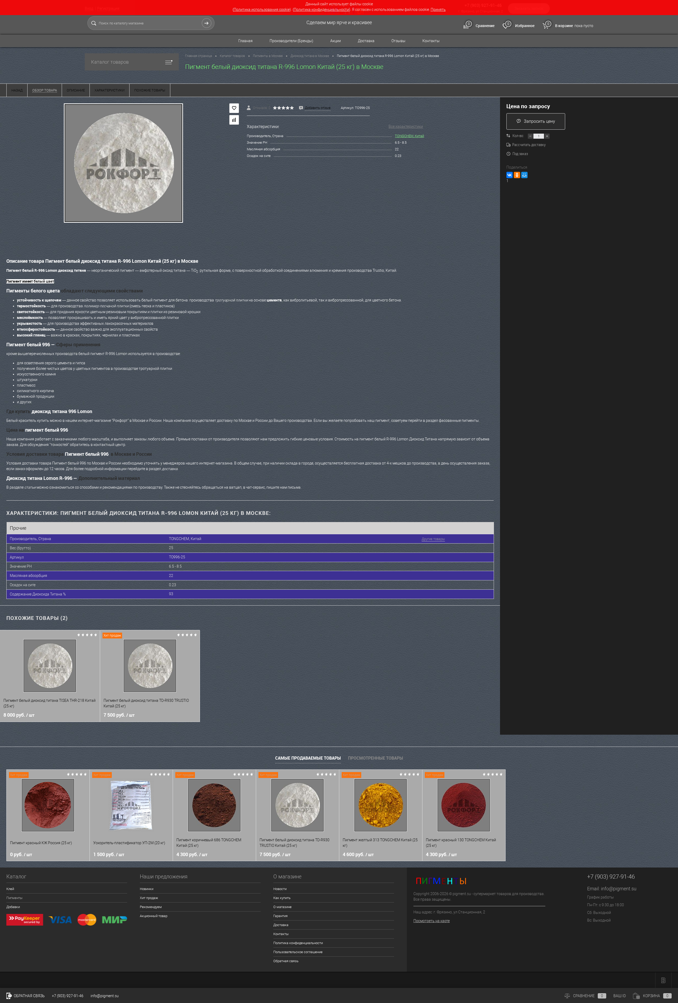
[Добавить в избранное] (234, 108)
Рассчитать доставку (529, 144)
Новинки (146, 889)
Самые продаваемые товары (308, 758)
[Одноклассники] (517, 175)
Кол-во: (518, 135)
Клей (10, 889)
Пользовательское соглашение (298, 952)
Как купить (282, 898)
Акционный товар (153, 916)
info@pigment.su (618, 888)
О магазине (282, 907)
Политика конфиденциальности (321, 9)
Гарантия (280, 916)
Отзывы (398, 41)
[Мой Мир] (524, 175)
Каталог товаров (110, 62)
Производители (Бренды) (291, 41)
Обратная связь (285, 961)
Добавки (13, 907)
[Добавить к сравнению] (234, 120)
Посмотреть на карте (431, 921)
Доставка (366, 41)
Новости (280, 889)
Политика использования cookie (262, 9)
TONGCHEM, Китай (409, 136)
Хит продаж (149, 898)
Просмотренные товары (375, 758)
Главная (245, 41)
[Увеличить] (123, 163)
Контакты (431, 41)
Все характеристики (406, 126)
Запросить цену (539, 121)
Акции (335, 41)
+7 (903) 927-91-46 (67, 996)
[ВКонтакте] (509, 175)
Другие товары (433, 539)
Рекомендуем (151, 907)
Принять (438, 9)
